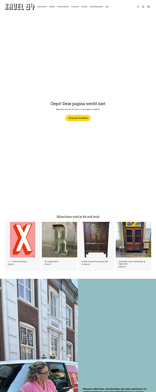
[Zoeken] (138, 6)
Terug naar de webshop (78, 118)
